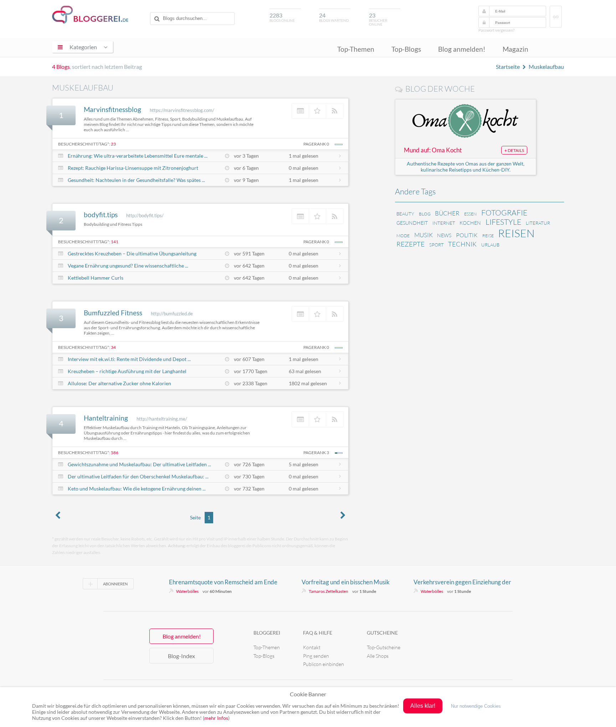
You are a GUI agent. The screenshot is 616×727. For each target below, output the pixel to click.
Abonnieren (115, 583)
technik (462, 244)
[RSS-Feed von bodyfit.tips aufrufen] (334, 216)
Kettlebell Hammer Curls (95, 278)
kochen (470, 223)
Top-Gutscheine (383, 647)
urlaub (490, 245)
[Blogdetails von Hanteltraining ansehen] (300, 419)
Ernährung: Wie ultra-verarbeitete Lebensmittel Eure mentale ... (137, 156)
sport (436, 245)
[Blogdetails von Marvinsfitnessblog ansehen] (300, 110)
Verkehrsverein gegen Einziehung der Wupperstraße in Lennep (462, 582)
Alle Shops (378, 656)
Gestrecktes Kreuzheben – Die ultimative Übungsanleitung (132, 253)
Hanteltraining (106, 418)
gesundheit (412, 223)
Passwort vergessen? (496, 30)
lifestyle (503, 222)
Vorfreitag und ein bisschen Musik (346, 582)
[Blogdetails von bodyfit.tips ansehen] (300, 216)
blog (425, 214)
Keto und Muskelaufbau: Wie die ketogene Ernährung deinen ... (137, 488)
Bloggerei (266, 633)
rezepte (410, 244)
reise (488, 235)
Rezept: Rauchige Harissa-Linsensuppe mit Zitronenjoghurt (133, 168)
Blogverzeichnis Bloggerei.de (90, 15)
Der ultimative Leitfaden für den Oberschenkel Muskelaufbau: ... (138, 476)
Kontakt (311, 647)
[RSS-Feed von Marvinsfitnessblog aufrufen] (334, 110)
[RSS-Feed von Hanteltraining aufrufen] (334, 419)
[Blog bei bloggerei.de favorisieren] (317, 110)
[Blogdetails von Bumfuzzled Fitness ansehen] (300, 313)
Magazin (515, 49)
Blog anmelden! (462, 49)
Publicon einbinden (323, 664)
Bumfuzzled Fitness (113, 313)
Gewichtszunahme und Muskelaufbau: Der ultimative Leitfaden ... (139, 464)
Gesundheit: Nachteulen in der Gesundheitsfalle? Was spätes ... (136, 180)
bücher (447, 213)
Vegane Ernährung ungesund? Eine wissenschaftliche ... (128, 266)
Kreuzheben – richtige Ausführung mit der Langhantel (127, 371)
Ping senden (316, 656)
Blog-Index (181, 655)
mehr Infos (216, 718)
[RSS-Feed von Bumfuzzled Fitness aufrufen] (334, 313)
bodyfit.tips (101, 214)
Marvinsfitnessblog (112, 109)
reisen (516, 233)
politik (467, 235)
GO (556, 17)
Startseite (508, 66)
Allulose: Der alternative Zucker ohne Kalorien (119, 383)
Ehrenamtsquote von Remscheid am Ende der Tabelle (223, 582)
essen (470, 214)
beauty (405, 214)
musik (423, 235)
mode (403, 235)
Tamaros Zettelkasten (328, 591)
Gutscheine (382, 633)
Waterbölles (187, 591)
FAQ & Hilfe (317, 633)
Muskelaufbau (546, 66)
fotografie (504, 212)
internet (443, 223)
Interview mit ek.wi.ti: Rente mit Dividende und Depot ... (129, 359)
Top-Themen (355, 49)
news (444, 235)
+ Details (514, 150)
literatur (538, 223)
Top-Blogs (406, 49)
